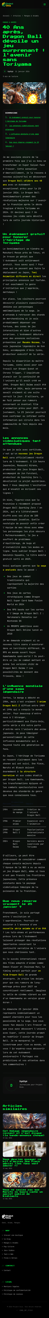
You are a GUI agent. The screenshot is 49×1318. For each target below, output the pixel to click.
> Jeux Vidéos (8, 1250)
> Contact (6, 1270)
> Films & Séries (9, 1258)
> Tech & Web (7, 1254)
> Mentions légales (10, 1286)
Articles (17, 16)
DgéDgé (10, 71)
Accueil (6, 16)
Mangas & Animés (31, 16)
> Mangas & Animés (10, 1243)
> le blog (6, 1239)
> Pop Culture (8, 1247)
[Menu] (44, 4)
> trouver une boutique (12, 1235)
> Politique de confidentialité (16, 1290)
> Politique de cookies (12, 1294)
